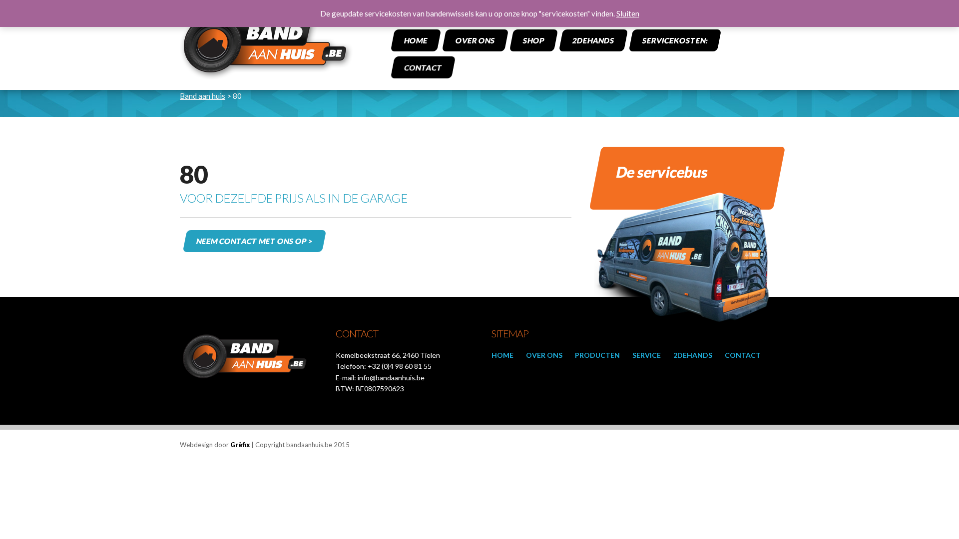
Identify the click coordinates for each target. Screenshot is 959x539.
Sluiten (627, 13)
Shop (533, 40)
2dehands (593, 40)
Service (646, 355)
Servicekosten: (674, 40)
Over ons (475, 40)
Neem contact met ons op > (254, 241)
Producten (597, 355)
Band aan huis (202, 95)
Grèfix (240, 445)
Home (415, 40)
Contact (423, 67)
